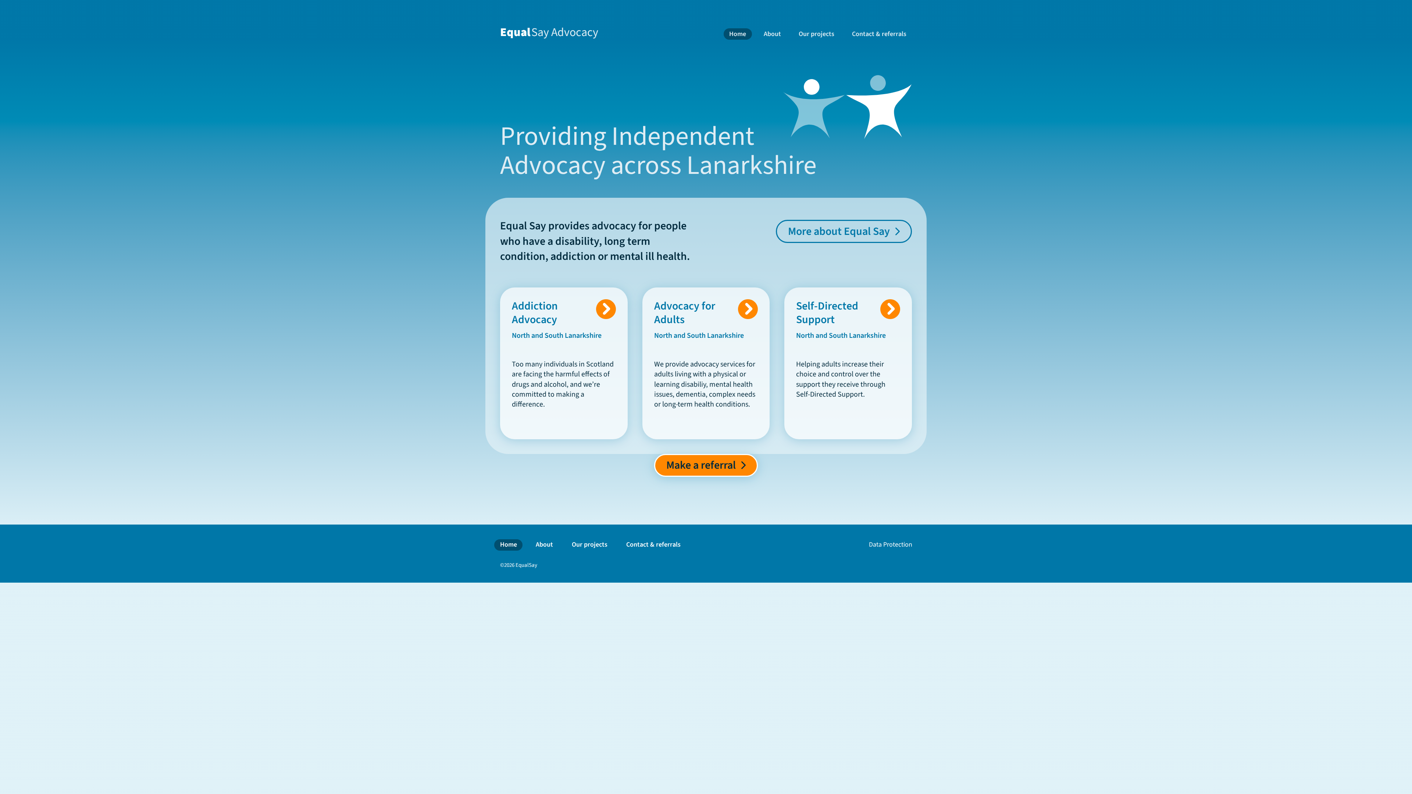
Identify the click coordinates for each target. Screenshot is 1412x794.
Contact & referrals (879, 34)
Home (737, 34)
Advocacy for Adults (684, 313)
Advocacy (549, 32)
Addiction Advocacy (537, 313)
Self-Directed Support (827, 313)
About (772, 34)
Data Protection (890, 544)
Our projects (816, 34)
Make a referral (701, 465)
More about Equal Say (839, 231)
